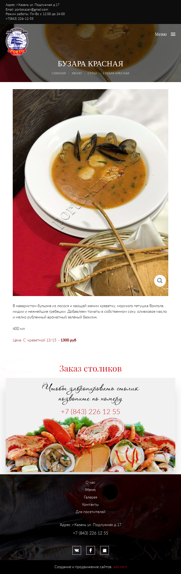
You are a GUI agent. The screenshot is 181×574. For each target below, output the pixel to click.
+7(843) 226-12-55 (19, 18)
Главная (59, 73)
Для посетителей (90, 512)
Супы (92, 73)
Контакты (90, 505)
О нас (90, 482)
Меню (77, 73)
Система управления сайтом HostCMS (90, 538)
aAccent (120, 567)
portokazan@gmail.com (31, 9)
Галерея (90, 497)
